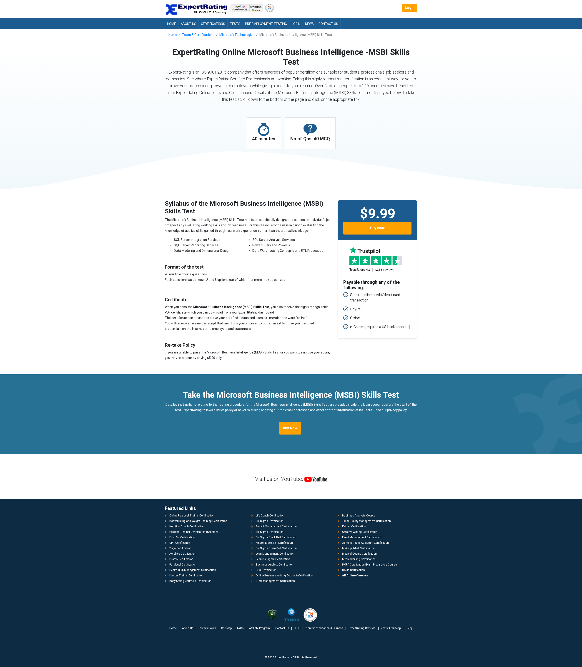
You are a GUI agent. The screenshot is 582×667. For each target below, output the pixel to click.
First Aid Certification (182, 537)
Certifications (213, 24)
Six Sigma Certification (269, 521)
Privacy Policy (207, 628)
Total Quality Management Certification (366, 521)
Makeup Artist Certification (358, 548)
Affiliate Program (259, 628)
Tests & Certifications (198, 35)
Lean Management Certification (275, 553)
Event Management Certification (361, 537)
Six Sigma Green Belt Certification (276, 548)
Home (171, 24)
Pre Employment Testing (266, 24)
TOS (297, 628)
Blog (410, 628)
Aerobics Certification (182, 553)
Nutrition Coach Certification (186, 526)
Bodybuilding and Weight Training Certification (198, 521)
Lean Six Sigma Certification (273, 559)
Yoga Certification (180, 548)
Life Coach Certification (270, 515)
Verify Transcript (391, 628)
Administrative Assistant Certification (365, 542)
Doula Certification (353, 570)
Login (409, 7)
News (309, 24)
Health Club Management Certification (192, 570)
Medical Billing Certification (359, 559)
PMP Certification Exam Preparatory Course (369, 564)
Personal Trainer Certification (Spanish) (193, 532)
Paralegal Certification (182, 564)
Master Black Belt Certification (274, 542)
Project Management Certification (276, 526)
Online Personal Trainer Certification (191, 515)
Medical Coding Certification (359, 553)
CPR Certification (179, 542)
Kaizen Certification (354, 526)
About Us (188, 24)
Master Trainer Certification (186, 575)
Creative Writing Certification (359, 532)
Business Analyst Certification (274, 564)
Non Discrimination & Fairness (324, 628)
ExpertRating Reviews (362, 628)
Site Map (226, 628)
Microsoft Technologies (236, 35)
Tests (235, 24)
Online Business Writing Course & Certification (284, 575)
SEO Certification (266, 570)
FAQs (240, 628)
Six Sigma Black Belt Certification (276, 537)
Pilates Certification (181, 559)
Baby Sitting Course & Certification (190, 581)
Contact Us (328, 24)
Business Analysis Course (358, 515)
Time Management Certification (275, 581)
